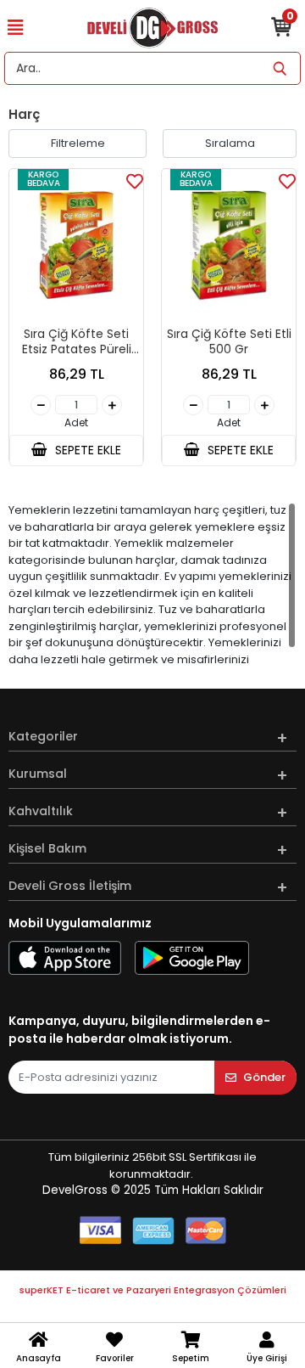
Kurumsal (37, 773)
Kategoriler (43, 736)
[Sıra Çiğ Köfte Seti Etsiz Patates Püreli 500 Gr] (76, 246)
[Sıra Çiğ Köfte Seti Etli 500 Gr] (229, 246)
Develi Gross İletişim (69, 885)
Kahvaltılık (40, 810)
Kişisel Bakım (47, 848)
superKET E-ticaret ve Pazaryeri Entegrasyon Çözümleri (152, 1290)
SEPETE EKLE (86, 450)
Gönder (264, 1077)
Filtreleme (78, 143)
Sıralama (230, 143)
